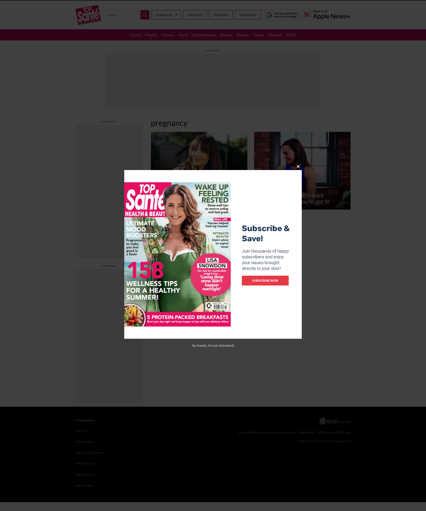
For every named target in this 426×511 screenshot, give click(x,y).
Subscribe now (265, 280)
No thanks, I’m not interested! (213, 345)
